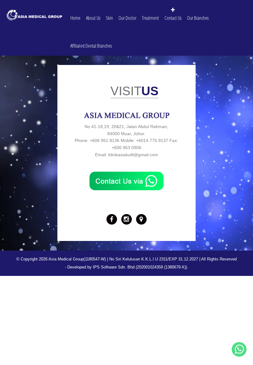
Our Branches (198, 18)
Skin (109, 18)
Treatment (150, 18)
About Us (93, 18)
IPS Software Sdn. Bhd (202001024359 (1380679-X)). (140, 267)
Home (75, 18)
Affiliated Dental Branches (91, 45)
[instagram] (126, 219)
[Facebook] (112, 219)
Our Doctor (127, 18)
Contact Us (172, 18)
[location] (141, 219)
